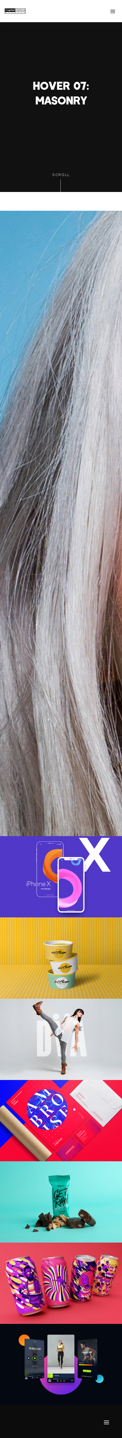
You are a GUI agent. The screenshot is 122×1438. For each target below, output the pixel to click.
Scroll (61, 175)
